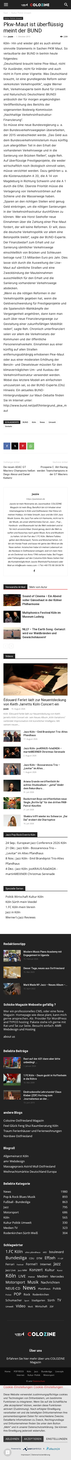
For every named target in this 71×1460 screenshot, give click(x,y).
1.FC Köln (14, 1251)
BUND (25, 422)
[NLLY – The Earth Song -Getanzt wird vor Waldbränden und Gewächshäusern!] (12, 633)
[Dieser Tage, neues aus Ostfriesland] (12, 972)
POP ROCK (19, 1371)
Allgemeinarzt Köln (16, 1156)
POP (17, 1294)
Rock (27, 1294)
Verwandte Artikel (15, 587)
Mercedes (57, 1276)
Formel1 (32, 1264)
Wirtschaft (41, 1306)
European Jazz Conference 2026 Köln (42, 843)
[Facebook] (6, 446)
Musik (32, 1282)
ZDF (52, 1306)
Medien (42, 1276)
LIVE (22, 1276)
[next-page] (11, 646)
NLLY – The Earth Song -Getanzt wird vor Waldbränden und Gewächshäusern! (43, 633)
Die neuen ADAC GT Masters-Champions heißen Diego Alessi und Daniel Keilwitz (19, 472)
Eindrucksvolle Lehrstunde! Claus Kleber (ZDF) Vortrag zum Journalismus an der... (42, 1095)
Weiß (30, 1306)
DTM (39, 1258)
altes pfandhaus (32, 1252)
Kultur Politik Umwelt (21, 12)
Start (5, 12)
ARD (45, 1252)
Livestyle (59, 1371)
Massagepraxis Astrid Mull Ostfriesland (29, 1166)
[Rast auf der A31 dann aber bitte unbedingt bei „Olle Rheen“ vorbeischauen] (12, 1063)
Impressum (25, 1455)
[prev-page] (5, 646)
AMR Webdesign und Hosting (32, 1027)
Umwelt (52, 422)
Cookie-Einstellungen (18, 1387)
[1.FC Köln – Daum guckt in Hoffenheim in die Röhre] (12, 1080)
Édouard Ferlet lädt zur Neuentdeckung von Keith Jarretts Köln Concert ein (34, 702)
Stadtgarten (38, 1300)
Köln (34, 422)
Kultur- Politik (34, 1375)
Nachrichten (50, 1282)
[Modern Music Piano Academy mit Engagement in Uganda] (12, 956)
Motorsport (15, 1282)
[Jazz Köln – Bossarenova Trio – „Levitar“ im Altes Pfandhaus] (12, 769)
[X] (14, 446)
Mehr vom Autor (38, 587)
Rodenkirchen (41, 1294)
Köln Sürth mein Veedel (21, 902)
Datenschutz (39, 1381)
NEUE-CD (13, 1288)
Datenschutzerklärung (41, 1455)
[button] (5, 4)
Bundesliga (16, 1258)
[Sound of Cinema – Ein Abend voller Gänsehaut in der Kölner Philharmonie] (12, 600)
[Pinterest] (22, 446)
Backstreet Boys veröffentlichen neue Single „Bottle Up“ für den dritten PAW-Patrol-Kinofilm (45, 802)
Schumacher (14, 1300)
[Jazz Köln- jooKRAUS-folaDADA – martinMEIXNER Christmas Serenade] (12, 753)
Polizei (8, 1294)
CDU (31, 1258)
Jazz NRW (22, 1270)
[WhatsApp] (30, 446)
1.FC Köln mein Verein (20, 907)
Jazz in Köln (13, 912)
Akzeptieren (32, 1439)
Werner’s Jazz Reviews (21, 917)
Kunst (59, 1270)
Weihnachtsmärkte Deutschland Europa (30, 1172)
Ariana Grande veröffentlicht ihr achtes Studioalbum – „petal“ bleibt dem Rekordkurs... (43, 785)
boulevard (56, 1252)
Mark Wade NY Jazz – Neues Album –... (45, 984)
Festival (20, 1264)
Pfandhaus (44, 1288)
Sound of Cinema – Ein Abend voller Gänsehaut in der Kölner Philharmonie (42, 600)
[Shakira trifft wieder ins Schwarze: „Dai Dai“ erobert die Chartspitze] (12, 820)
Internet (45, 1264)
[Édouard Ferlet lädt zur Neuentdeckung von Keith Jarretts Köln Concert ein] (35, 679)
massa (31, 1276)
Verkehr (8, 426)
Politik (57, 1288)
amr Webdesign (14, 1161)
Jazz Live (11, 1270)
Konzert (36, 1270)
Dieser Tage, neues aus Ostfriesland (43, 968)
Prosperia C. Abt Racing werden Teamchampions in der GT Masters (52, 471)
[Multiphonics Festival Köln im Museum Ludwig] (12, 617)
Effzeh (50, 1258)
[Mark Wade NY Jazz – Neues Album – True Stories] (12, 989)
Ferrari (10, 1264)
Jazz (57, 1264)
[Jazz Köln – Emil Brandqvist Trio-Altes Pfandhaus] (12, 736)
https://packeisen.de (35, 499)
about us (9, 1036)
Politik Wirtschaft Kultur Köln (24, 897)
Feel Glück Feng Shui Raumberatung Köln (30, 1126)
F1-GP (60, 1258)
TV (59, 1300)
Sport (26, 1300)
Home (8, 1371)
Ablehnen (12, 1439)
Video (21, 1306)
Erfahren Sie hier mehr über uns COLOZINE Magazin (36, 1360)
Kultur (50, 1270)
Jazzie (10, 36)
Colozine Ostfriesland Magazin (23, 1120)
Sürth (51, 1300)
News (42, 422)
